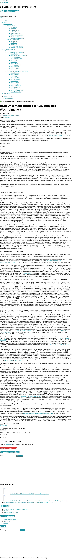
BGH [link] (1, 424)
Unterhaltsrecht (15, 115)
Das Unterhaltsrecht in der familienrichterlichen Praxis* (38, 413)
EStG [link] (9, 413)
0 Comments (6, 117)
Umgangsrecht (6, 115)
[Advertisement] (36, 469)
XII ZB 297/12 (25, 396)
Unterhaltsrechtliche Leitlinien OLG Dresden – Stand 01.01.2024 (35, 502)
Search (2, 530)
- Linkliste (6, 511)
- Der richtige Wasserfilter (11, 512)
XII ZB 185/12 (27, 273)
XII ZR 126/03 (64, 330)
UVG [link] (32, 256)
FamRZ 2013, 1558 (35, 396)
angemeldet (9, 444)
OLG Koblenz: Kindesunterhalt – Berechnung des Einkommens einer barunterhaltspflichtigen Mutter (38, 501)
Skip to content (4, 0)
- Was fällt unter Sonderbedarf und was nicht (16, 509)
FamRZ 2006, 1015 (5, 332)
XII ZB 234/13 (53, 135)
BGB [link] (2, 132)
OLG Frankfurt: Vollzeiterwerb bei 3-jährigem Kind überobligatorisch (29, 494)
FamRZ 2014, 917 (64, 135)
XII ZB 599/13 (4, 425)
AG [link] (1, 433)
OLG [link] (1, 428)
